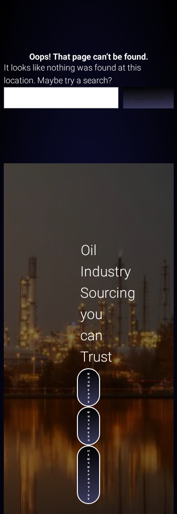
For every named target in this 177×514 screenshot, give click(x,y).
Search (148, 97)
